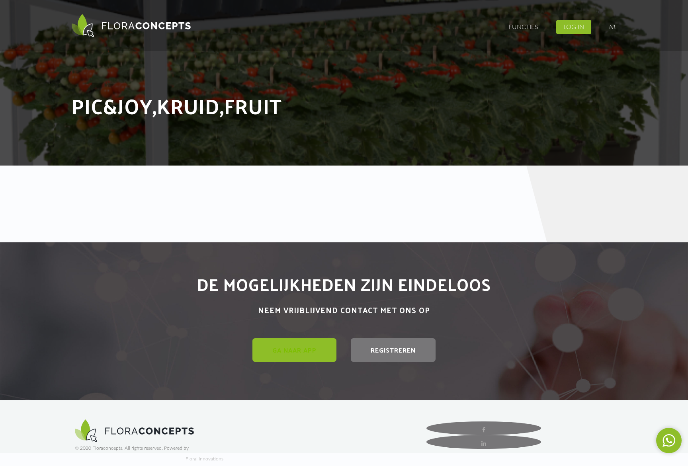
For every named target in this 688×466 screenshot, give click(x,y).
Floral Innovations (204, 458)
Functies (523, 27)
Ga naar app (294, 350)
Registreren (393, 350)
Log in (573, 27)
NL (612, 27)
